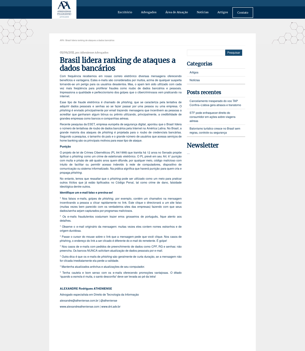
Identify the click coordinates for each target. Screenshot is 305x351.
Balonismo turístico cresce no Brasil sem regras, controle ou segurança (215, 130)
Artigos (222, 12)
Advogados (149, 12)
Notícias (203, 12)
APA (62, 40)
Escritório (125, 12)
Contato (242, 12)
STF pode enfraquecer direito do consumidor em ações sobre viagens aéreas (212, 117)
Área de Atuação (176, 12)
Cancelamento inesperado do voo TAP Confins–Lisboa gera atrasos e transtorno (215, 103)
